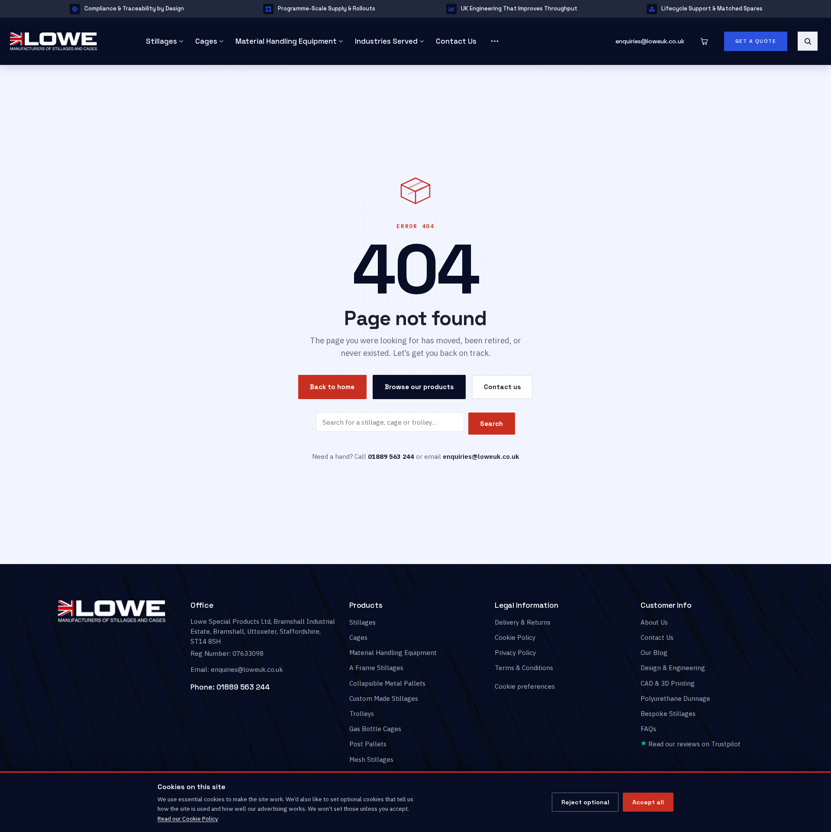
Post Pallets (368, 744)
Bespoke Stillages (668, 713)
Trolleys (361, 713)
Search (491, 423)
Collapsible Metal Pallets (387, 683)
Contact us (502, 387)
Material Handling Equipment (286, 41)
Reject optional (585, 802)
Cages (206, 41)
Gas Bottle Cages (375, 729)
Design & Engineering (673, 668)
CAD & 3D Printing (668, 683)
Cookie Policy (515, 637)
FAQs (648, 729)
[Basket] (704, 41)
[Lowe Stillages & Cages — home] (65, 41)
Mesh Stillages (371, 759)
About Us (654, 622)
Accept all (648, 802)
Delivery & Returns (523, 622)
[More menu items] (494, 41)
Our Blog (654, 652)
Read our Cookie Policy (188, 818)
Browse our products (419, 387)
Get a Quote (755, 41)
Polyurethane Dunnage (675, 698)
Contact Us (456, 41)
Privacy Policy (515, 652)
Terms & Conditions (524, 668)
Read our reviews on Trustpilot (694, 744)
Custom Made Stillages (383, 698)
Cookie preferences (525, 687)
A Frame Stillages (376, 668)
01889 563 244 (243, 687)
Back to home (332, 387)
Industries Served (386, 41)
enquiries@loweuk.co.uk (649, 41)
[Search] (808, 41)
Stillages (161, 41)
